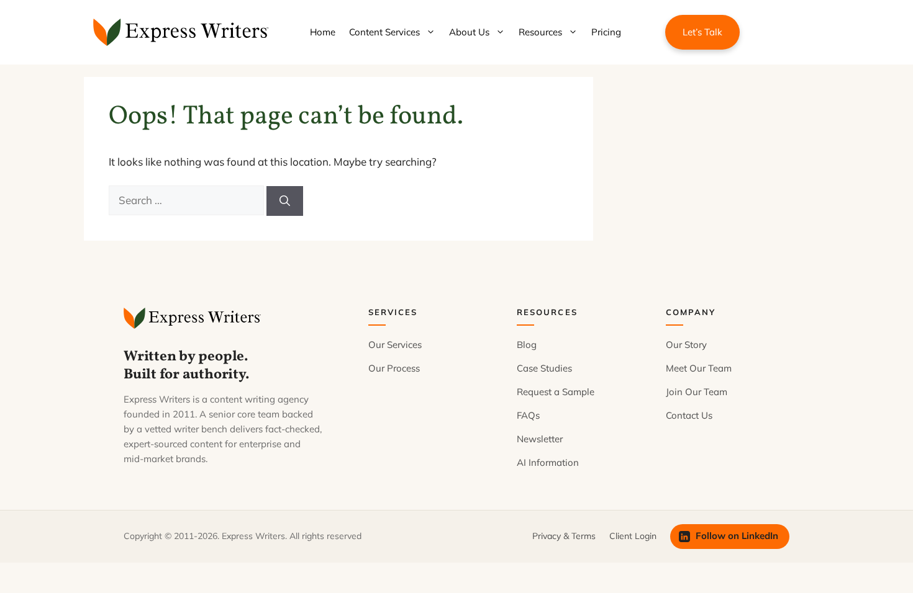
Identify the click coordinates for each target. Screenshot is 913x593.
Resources (540, 32)
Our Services (395, 344)
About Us (469, 32)
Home (322, 32)
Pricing (606, 32)
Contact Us (689, 415)
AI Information (548, 462)
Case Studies (544, 368)
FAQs (528, 415)
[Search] (284, 201)
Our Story (686, 344)
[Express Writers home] (194, 318)
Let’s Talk (702, 32)
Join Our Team (696, 392)
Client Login (632, 536)
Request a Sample (555, 392)
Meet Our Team (699, 368)
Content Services (384, 32)
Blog (527, 344)
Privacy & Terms (564, 536)
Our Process (394, 368)
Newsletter (540, 439)
